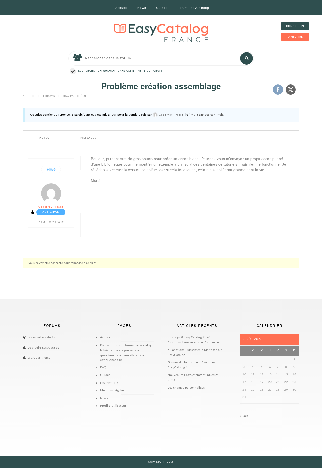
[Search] (246, 58)
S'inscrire (295, 37)
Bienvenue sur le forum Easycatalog (125, 353)
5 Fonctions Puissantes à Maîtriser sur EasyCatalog (195, 352)
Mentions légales (112, 390)
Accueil (121, 7)
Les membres (109, 382)
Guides (162, 7)
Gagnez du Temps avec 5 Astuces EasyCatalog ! (191, 365)
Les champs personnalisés (186, 387)
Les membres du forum (44, 337)
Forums (49, 96)
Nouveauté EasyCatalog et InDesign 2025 (193, 377)
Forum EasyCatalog (193, 7)
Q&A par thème (75, 96)
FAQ (103, 367)
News (141, 7)
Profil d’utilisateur (113, 405)
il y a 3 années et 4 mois (206, 114)
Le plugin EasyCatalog (43, 347)
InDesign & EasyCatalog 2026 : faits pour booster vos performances (194, 340)
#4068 (51, 169)
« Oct (244, 415)
